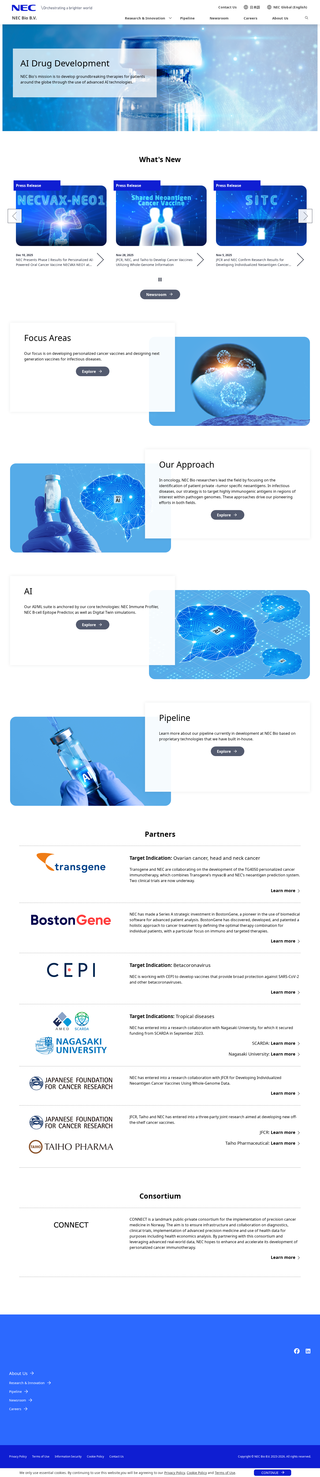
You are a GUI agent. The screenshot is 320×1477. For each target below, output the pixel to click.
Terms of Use (225, 1472)
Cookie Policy (197, 1472)
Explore (89, 371)
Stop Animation (160, 279)
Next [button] (305, 216)
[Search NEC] (306, 18)
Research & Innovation (27, 1383)
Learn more (283, 890)
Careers (15, 1409)
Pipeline (15, 1391)
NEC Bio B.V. (24, 18)
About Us (18, 1373)
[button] (147, 18)
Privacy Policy (174, 1472)
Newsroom (156, 294)
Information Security (68, 1456)
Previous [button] (15, 216)
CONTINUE (270, 1472)
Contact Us (116, 1456)
